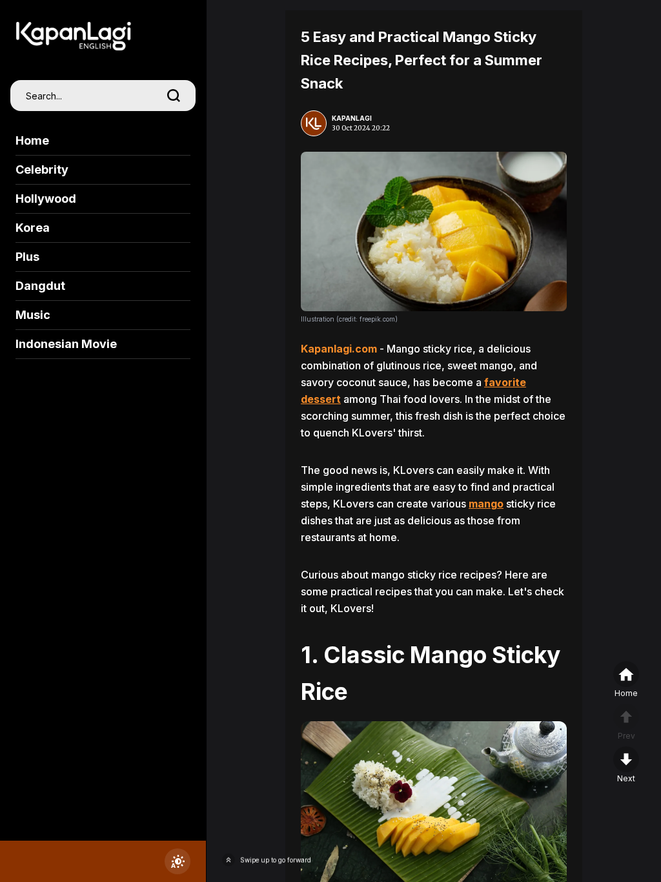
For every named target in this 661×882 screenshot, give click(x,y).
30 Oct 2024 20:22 (361, 128)
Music (32, 315)
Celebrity (41, 169)
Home (32, 140)
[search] (174, 95)
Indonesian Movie (66, 344)
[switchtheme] (177, 861)
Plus (27, 256)
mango (486, 503)
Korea (32, 227)
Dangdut (40, 285)
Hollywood (45, 198)
